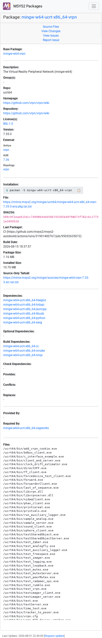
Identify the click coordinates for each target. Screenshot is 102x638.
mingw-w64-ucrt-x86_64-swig (22, 322)
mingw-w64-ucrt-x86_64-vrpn (49, 17)
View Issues (51, 35)
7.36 (6, 159)
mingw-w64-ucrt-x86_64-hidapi (23, 304)
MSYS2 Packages (27, 6)
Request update (54, 636)
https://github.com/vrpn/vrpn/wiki (26, 103)
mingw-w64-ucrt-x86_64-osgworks (26, 428)
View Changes (50, 31)
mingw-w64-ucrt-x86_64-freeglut (24, 300)
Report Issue (51, 40)
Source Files (51, 26)
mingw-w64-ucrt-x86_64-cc (21, 346)
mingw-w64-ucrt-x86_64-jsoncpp (25, 309)
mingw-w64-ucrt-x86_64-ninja (23, 355)
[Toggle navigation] (94, 6)
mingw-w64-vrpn (14, 53)
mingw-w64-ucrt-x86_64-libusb (23, 313)
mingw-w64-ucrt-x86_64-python (24, 318)
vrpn (6, 150)
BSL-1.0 (8, 123)
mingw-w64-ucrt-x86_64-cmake (24, 350)
